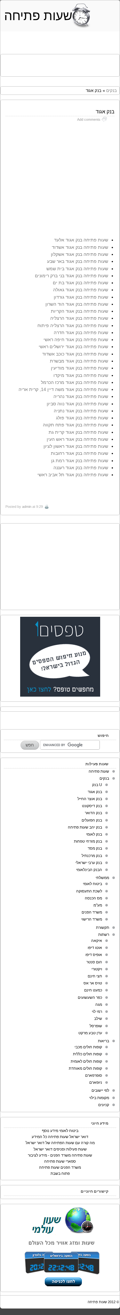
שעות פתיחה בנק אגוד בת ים (80, 282)
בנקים (111, 90)
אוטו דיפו (95, 947)
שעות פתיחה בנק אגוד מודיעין (79, 368)
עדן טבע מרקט (90, 1033)
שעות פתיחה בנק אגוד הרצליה (79, 318)
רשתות (103, 934)
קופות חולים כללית (87, 1054)
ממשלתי (102, 877)
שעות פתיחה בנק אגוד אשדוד (80, 247)
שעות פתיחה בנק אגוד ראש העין (77, 439)
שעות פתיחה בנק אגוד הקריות (79, 311)
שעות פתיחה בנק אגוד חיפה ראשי (76, 339)
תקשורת (102, 927)
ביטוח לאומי (92, 884)
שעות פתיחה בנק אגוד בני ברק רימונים (71, 275)
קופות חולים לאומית (86, 1061)
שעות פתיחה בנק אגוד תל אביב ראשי (72, 474)
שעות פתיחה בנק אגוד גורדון (81, 297)
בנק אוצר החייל (89, 799)
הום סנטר (94, 962)
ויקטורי (97, 969)
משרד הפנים (92, 912)
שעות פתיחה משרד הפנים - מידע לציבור (60, 1155)
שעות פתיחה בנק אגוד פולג (82, 417)
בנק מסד (95, 848)
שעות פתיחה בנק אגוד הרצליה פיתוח (72, 325)
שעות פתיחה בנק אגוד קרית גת (78, 432)
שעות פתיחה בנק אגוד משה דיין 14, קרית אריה (63, 389)
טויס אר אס (93, 983)
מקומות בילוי (99, 1098)
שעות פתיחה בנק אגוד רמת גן (79, 460)
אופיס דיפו (93, 954)
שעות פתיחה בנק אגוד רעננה (80, 467)
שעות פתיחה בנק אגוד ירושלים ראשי (73, 346)
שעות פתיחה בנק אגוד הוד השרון (76, 304)
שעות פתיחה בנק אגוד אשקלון (79, 254)
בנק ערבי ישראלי (89, 862)
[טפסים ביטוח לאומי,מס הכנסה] (60, 695)
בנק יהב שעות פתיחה (85, 827)
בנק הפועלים (92, 820)
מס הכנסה (93, 898)
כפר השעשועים (90, 997)
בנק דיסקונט (92, 806)
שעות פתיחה (38, 16)
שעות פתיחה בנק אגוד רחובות (79, 453)
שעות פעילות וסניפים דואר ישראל (60, 1149)
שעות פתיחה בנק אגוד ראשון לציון (76, 446)
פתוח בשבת (60, 1173)
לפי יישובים (100, 1090)
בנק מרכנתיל (92, 855)
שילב (98, 1018)
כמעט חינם (93, 990)
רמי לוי (97, 1011)
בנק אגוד (95, 792)
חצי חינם (95, 976)
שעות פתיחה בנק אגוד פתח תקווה (75, 424)
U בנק (97, 785)
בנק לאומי (94, 834)
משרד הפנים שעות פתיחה (60, 1167)
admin (26, 506)
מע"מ (97, 905)
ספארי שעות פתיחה (60, 1161)
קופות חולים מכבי (88, 1047)
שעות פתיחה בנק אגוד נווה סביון (77, 403)
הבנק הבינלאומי (89, 870)
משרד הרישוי (91, 919)
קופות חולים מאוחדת (85, 1068)
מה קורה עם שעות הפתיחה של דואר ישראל (60, 1143)
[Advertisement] (58, 64)
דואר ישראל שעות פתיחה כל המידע (60, 1137)
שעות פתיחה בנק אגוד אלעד (81, 239)
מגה (98, 1004)
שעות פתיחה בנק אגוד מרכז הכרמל (74, 382)
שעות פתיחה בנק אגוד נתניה (81, 410)
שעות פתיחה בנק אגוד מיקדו (80, 375)
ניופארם (95, 1082)
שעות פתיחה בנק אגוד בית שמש (77, 268)
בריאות (103, 1041)
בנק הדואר (93, 813)
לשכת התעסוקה (89, 891)
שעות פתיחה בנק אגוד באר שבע (77, 261)
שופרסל (96, 1026)
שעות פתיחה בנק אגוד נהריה (80, 396)
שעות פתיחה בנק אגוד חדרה (81, 332)
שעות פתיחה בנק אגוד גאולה (80, 289)
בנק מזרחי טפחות (88, 841)
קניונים (103, 1105)
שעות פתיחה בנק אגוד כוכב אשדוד (75, 353)
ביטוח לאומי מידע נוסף (60, 1130)
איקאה (96, 940)
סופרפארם (93, 1075)
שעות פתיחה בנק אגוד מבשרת (79, 360)
